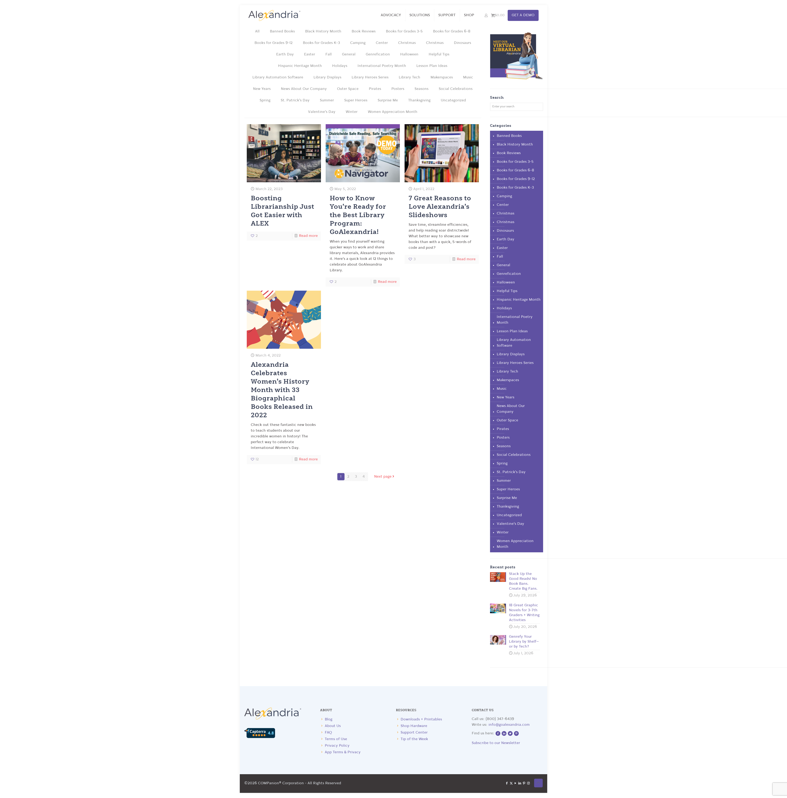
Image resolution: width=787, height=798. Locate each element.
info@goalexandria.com (509, 725)
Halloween (409, 54)
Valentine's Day (321, 112)
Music (468, 77)
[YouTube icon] (515, 783)
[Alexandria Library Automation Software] (274, 15)
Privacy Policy (337, 746)
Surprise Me (388, 100)
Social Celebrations (456, 89)
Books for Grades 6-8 (452, 31)
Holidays (339, 66)
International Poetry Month (382, 66)
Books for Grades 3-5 (404, 31)
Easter (309, 54)
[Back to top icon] (538, 783)
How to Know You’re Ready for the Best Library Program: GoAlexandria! (358, 214)
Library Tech (409, 77)
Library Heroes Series (370, 77)
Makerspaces (442, 77)
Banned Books (282, 31)
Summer (327, 100)
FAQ (328, 732)
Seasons (422, 89)
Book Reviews (364, 31)
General (349, 54)
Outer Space (348, 89)
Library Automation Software (277, 77)
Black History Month (323, 31)
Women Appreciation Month (392, 112)
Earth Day (285, 54)
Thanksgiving (419, 100)
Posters (397, 89)
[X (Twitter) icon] (511, 783)
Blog (328, 719)
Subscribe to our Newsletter (496, 743)
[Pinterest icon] (524, 783)
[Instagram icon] (528, 783)
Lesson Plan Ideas (431, 66)
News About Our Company (304, 89)
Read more (308, 236)
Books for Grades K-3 (321, 43)
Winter (352, 112)
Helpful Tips (439, 54)
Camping (358, 43)
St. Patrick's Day (295, 100)
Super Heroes (355, 100)
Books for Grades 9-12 (274, 43)
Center (382, 43)
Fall (328, 54)
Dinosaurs (462, 43)
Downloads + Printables (421, 719)
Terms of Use (336, 739)
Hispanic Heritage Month (300, 66)
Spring (265, 100)
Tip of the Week (414, 739)
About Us (333, 726)
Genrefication (378, 54)
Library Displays (327, 77)
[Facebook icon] (506, 783)
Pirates (375, 89)
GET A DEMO (523, 15)
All (257, 31)
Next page (383, 476)
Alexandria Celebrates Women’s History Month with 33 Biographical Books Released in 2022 (282, 389)
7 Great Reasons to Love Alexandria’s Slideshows (440, 206)
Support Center (414, 732)
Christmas (407, 43)
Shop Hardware (414, 726)
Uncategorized (453, 100)
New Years (262, 89)
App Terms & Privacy (343, 752)
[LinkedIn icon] (519, 783)
